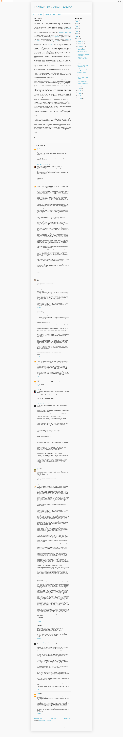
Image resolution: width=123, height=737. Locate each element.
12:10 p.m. (39, 285)
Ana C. (38, 389)
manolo (38, 277)
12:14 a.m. (39, 638)
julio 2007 (79, 88)
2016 (77, 25)
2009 (77, 36)
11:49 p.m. (39, 621)
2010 (77, 35)
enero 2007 (79, 98)
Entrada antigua (67, 718)
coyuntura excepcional (43, 41)
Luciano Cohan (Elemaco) (42, 403)
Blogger (67, 727)
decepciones (47, 37)
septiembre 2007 (80, 46)
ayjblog (38, 148)
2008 (77, 38)
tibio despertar (55, 40)
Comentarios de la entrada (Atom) (45, 720)
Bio (33, 14)
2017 (77, 23)
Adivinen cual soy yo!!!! (81, 72)
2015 (77, 26)
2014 (77, 28)
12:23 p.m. (39, 356)
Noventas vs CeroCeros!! (82, 51)
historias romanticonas (55, 36)
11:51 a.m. (39, 181)
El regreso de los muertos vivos (83, 75)
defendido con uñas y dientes (65, 32)
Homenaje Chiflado (81, 86)
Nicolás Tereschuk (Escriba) (42, 164)
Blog (54, 14)
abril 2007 (79, 93)
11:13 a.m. (39, 160)
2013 (77, 30)
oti (37, 184)
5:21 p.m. (39, 576)
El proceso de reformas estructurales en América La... (82, 58)
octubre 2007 (80, 44)
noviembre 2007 (80, 43)
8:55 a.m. (39, 689)
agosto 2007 (79, 48)
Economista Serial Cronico (53, 6)
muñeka (51, 44)
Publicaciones (48, 14)
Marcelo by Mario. (80, 80)
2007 (77, 40)
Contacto (59, 14)
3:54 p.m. (39, 481)
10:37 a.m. (39, 713)
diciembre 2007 (80, 41)
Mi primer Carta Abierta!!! (82, 81)
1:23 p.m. (39, 385)
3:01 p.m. (39, 464)
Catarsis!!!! (79, 74)
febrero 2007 (79, 97)
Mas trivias (79, 63)
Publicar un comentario (40, 715)
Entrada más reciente (38, 718)
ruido (65, 36)
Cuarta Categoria (80, 85)
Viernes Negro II (80, 70)
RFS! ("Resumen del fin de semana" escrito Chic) (82, 69)
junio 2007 (79, 90)
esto (46, 30)
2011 (77, 33)
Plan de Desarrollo (65, 37)
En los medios (39, 14)
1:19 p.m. (39, 376)
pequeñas (43, 37)
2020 (77, 20)
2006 (77, 100)
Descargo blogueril (81, 49)
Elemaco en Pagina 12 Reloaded (81, 62)
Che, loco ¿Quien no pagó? (82, 83)
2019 (77, 21)
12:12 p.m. (39, 307)
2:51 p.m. (39, 400)
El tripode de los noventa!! (82, 53)
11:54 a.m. (39, 274)
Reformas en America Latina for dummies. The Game (82, 66)
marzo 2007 (79, 95)
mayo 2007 (79, 92)
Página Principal (53, 718)
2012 (77, 31)
